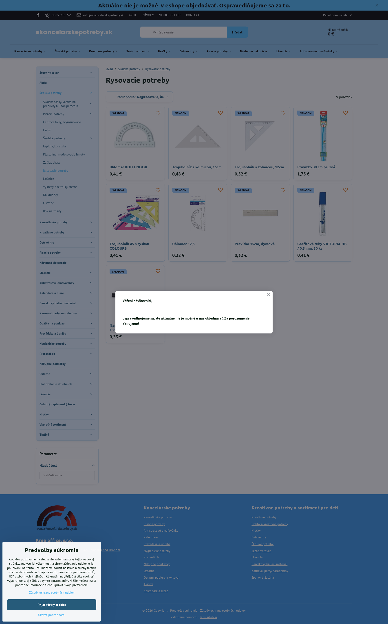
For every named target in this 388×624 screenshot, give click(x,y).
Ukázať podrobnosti (51, 615)
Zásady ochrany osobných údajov (52, 593)
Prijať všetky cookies (52, 605)
